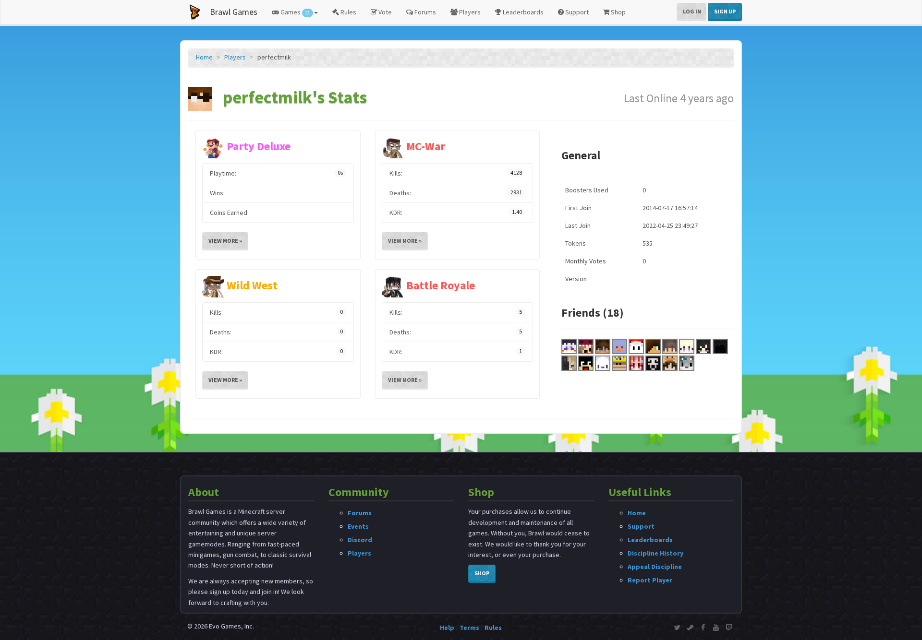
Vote (384, 12)
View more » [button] (225, 240)
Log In (692, 11)
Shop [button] (481, 573)
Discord (360, 539)
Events (358, 526)
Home (204, 57)
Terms (469, 627)
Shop (617, 12)
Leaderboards (522, 12)
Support (576, 12)
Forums (424, 12)
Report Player (650, 580)
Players (469, 12)
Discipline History (655, 553)
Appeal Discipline (655, 566)
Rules (347, 12)
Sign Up (725, 11)
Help (447, 627)
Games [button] (294, 12)
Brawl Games (233, 11)
